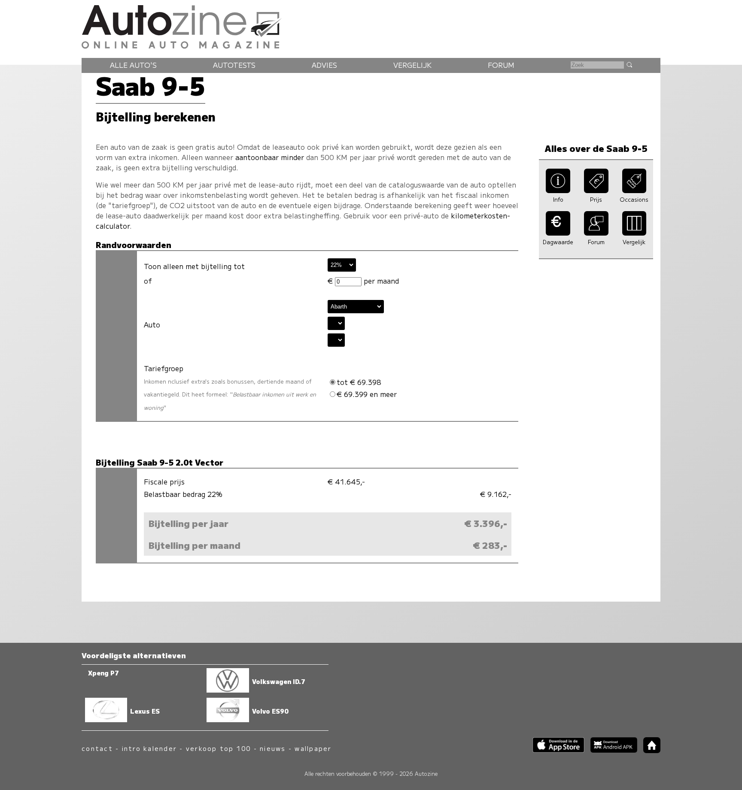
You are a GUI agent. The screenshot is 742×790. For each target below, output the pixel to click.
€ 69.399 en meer (367, 394)
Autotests (234, 65)
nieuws (273, 748)
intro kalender (149, 748)
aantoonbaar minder (269, 157)
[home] (648, 750)
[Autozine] (371, 25)
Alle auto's (133, 65)
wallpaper (313, 748)
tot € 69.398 (359, 382)
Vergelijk (412, 65)
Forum (501, 65)
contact (97, 748)
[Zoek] (629, 64)
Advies (324, 65)
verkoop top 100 (218, 748)
